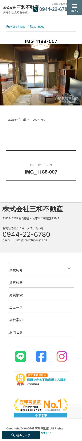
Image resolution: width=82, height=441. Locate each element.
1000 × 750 (38, 119)
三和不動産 (21, 7)
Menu (75, 10)
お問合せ (16, 332)
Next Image (37, 26)
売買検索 (16, 294)
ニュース (16, 307)
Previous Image (15, 26)
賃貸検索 (16, 282)
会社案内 (16, 319)
